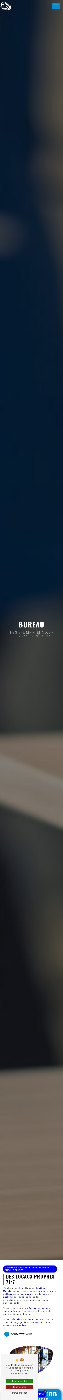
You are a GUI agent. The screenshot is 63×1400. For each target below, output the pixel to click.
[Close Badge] (45, 1391)
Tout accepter (19, 1381)
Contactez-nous (21, 1334)
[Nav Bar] (56, 6)
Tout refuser (19, 1387)
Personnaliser (19, 1392)
